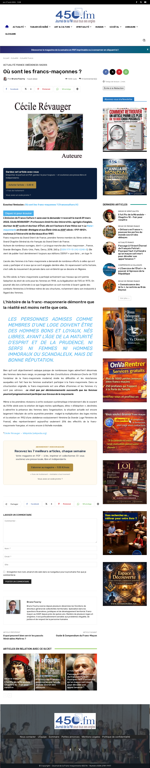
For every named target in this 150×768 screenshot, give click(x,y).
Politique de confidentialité (116, 736)
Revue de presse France (47, 676)
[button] (144, 40)
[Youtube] (145, 2)
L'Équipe (42, 736)
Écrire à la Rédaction (114, 88)
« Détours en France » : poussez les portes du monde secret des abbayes (48, 683)
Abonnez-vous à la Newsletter (118, 99)
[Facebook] (136, 2)
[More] (77, 89)
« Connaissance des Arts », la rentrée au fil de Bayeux (132, 287)
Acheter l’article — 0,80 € (21, 185)
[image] (125, 130)
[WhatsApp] (126, 72)
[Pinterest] (119, 72)
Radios (43, 65)
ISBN (63, 249)
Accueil (6, 58)
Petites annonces (71, 736)
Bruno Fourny (18, 79)
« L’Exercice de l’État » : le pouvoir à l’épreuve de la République (132, 271)
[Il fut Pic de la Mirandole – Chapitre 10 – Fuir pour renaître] (18, 672)
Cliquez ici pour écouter (18, 213)
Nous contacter (28, 736)
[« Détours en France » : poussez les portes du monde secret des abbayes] (50, 672)
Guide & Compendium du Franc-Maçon (76, 635)
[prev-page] (5, 695)
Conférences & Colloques (130, 265)
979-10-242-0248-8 (77, 249)
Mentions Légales (91, 736)
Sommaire (54, 736)
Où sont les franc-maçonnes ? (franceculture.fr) (51, 204)
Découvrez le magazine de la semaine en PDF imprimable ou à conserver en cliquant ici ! (75, 50)
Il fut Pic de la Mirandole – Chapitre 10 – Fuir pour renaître (18, 685)
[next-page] (10, 695)
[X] (141, 2)
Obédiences (32, 65)
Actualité (14, 58)
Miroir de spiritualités (14, 679)
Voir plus (123, 298)
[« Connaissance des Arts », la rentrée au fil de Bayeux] (109, 285)
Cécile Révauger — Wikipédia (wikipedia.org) (25, 433)
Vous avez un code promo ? (18, 195)
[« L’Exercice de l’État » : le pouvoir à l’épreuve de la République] (109, 269)
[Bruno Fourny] (5, 79)
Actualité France (26, 58)
